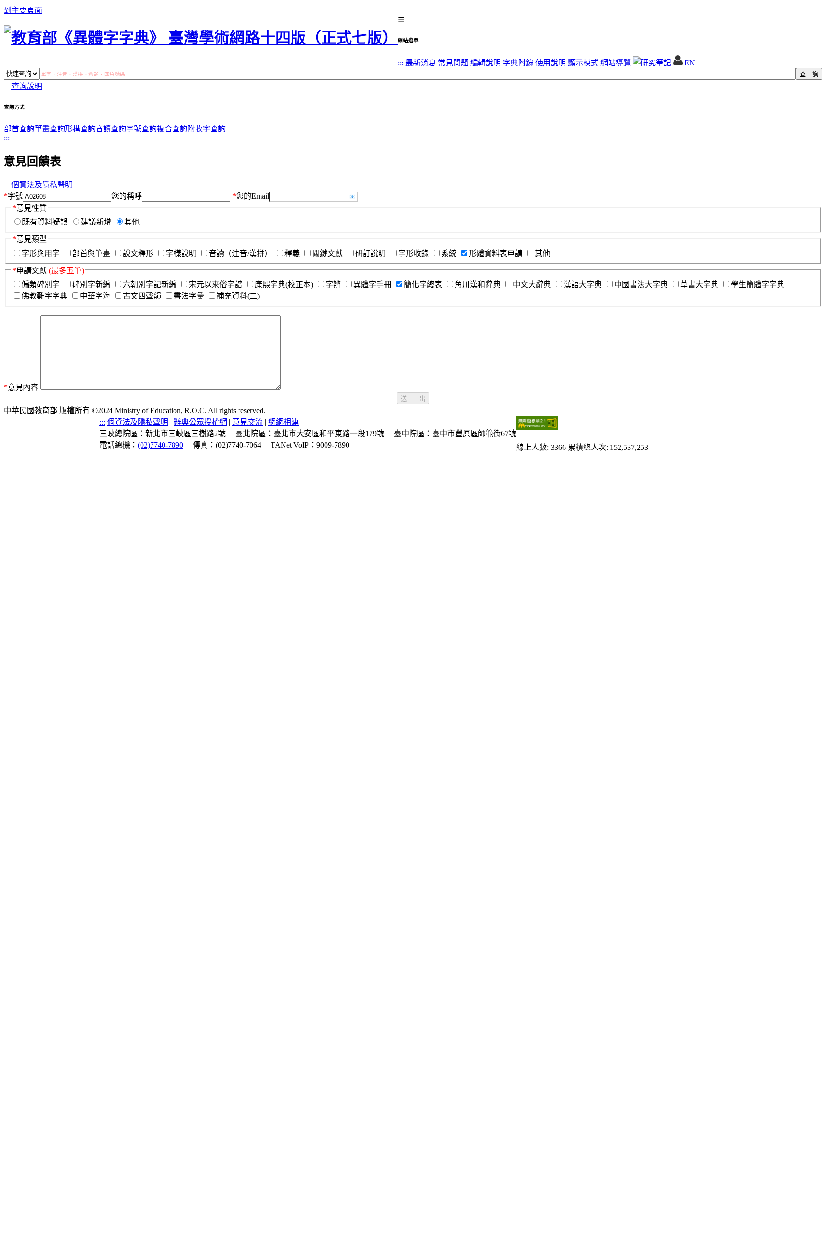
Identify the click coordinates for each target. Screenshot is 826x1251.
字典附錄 (518, 63)
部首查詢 (19, 129)
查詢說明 (26, 86)
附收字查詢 (206, 129)
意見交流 (247, 422)
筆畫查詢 (49, 129)
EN (690, 63)
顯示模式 (583, 63)
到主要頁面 (23, 10)
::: (400, 63)
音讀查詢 (111, 129)
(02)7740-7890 (160, 445)
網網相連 (283, 422)
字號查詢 (141, 129)
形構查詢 (80, 129)
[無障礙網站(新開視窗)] (537, 428)
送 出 (413, 398)
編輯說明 (485, 63)
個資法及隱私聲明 (42, 185)
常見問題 (453, 63)
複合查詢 (172, 129)
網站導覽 (615, 63)
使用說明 (550, 63)
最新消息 (420, 63)
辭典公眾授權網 (200, 422)
